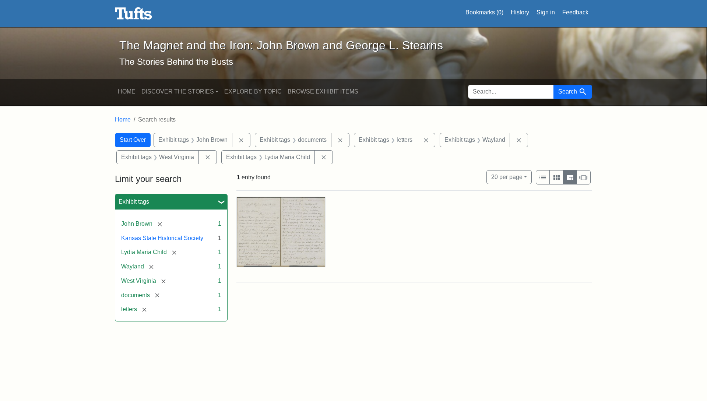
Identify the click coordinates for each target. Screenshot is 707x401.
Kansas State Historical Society (162, 238)
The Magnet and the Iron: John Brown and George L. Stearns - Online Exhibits (133, 14)
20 (507, 176)
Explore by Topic (253, 91)
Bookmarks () (484, 12)
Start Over (133, 140)
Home (127, 91)
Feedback (575, 12)
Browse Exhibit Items (323, 91)
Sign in (546, 12)
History (520, 12)
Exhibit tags (134, 201)
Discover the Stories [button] (177, 91)
